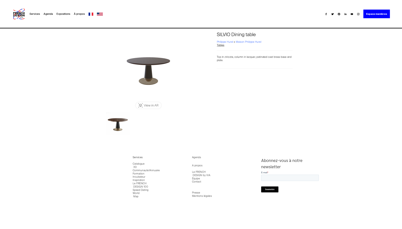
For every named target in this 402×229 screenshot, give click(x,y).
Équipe (196, 178)
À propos (79, 13)
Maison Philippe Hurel (248, 42)
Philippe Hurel (225, 42)
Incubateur (139, 177)
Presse (196, 193)
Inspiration (139, 180)
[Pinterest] (339, 14)
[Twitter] (332, 14)
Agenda (48, 13)
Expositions (63, 13)
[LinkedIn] (345, 14)
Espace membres (376, 13)
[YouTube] (351, 14)
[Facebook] (326, 14)
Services (35, 13)
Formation (138, 174)
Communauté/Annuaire (146, 170)
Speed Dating (141, 190)
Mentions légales (202, 196)
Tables (220, 45)
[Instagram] (358, 14)
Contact (196, 182)
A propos (197, 165)
